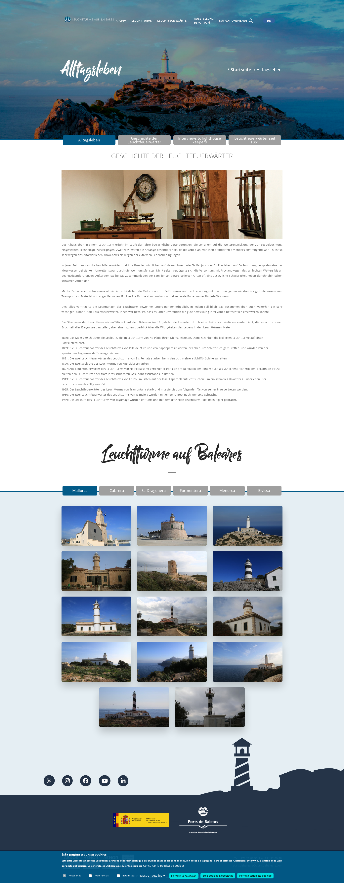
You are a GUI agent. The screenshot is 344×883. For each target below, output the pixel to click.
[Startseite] (89, 20)
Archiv (121, 20)
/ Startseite (239, 69)
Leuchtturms (141, 20)
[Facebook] (85, 780)
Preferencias (102, 875)
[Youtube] (105, 780)
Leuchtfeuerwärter (173, 20)
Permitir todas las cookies (255, 875)
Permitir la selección (183, 875)
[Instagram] (67, 780)
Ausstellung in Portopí (204, 20)
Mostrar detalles (151, 875)
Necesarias (74, 875)
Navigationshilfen (233, 20)
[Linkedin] (123, 780)
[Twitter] (49, 780)
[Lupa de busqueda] (251, 20)
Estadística (129, 875)
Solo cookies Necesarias (217, 875)
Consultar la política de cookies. (164, 866)
